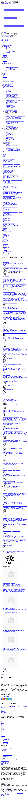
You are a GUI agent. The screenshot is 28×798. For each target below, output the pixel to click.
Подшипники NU (18, 650)
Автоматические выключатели (20, 519)
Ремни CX (21, 331)
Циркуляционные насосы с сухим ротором (13, 412)
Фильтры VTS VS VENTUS (14, 300)
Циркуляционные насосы (9, 410)
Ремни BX (15, 331)
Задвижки (5, 482)
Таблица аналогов (13, 303)
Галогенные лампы (18, 493)
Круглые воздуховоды (17, 349)
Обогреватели (6, 462)
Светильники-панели (8, 508)
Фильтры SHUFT (16, 299)
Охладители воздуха (8, 389)
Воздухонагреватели (8, 400)
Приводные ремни (7, 329)
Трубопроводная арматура (9, 481)
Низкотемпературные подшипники (11, 589)
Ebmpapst (19, 277)
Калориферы (16, 400)
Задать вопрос (4, 720)
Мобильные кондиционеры (16, 377)
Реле (17, 524)
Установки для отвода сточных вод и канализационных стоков (11, 424)
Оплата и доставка (7, 45)
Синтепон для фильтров (8, 325)
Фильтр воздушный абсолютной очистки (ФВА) (15, 297)
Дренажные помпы (7, 369)
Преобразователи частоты (21, 539)
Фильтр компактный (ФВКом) (10, 296)
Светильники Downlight (15, 507)
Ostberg (8, 279)
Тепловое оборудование (8, 399)
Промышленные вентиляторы (10, 277)
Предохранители (7, 524)
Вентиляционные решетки (15, 364)
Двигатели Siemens (17, 551)
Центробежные (13, 280)
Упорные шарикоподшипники (17, 591)
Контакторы (10, 521)
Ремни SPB (13, 333)
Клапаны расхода (7, 349)
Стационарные (13, 464)
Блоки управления (7, 520)
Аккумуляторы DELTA (14, 531)
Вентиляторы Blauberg (8, 285)
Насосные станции (18, 431)
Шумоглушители (7, 354)
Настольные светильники (9, 506)
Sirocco (13, 287)
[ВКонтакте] (1, 699)
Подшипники (6, 220)
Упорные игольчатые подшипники (14, 631)
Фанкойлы (5, 395)
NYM (4, 514)
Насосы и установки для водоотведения (12, 417)
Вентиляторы (6, 276)
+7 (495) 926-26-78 (5, 37)
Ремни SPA (7, 333)
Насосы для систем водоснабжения (11, 440)
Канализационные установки (10, 418)
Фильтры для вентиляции (9, 292)
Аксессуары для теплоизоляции (10, 475)
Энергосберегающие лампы (9, 496)
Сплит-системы (14, 381)
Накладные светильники (21, 504)
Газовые (5, 470)
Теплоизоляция (6, 474)
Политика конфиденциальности (8, 780)
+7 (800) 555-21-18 (5, 39)
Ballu (11, 279)
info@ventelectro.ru (5, 764)
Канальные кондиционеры (9, 376)
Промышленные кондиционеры (10, 393)
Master (24, 282)
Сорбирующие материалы (15, 316)
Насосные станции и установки (10, 428)
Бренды (5, 56)
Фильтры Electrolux (7, 299)
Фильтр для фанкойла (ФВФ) (19, 295)
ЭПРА (17, 541)
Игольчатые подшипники (9, 629)
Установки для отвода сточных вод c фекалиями (14, 421)
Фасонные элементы (20, 351)
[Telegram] (11, 699)
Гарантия (5, 57)
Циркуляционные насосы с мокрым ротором (13, 411)
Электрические (16, 470)
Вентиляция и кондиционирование (11, 166)
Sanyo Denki (6, 284)
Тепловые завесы (16, 401)
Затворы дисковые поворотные (15, 482)
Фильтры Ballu (20, 298)
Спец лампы (17, 495)
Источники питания (8, 536)
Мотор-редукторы (7, 545)
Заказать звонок (4, 40)
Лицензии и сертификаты (12, 48)
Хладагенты (22, 369)
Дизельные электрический (9, 463)
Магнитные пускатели (16, 523)
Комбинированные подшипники (10, 668)
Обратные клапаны (7, 483)
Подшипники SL (16, 651)
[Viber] (5, 699)
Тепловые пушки (7, 468)
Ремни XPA (11, 330)
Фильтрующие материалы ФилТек (16, 317)
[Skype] (9, 699)
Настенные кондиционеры (9, 380)
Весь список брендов (5, 696)
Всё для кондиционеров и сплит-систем (12, 368)
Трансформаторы (7, 541)
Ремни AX (10, 331)
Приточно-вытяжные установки (15, 338)
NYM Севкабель (10, 514)
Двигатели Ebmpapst (8, 551)
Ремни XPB (17, 330)
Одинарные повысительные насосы (11, 432)
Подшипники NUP (7, 651)
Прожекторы (6, 507)
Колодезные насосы (15, 441)
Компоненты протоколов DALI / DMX (13, 538)
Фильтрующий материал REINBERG (12, 318)
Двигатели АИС (9, 552)
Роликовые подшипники (9, 608)
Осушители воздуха (8, 385)
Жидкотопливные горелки (9, 457)
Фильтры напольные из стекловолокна (12, 309)
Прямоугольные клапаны (9, 351)
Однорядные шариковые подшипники (12, 584)
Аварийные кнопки (7, 519)
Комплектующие (7, 535)
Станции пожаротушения (9, 447)
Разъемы (13, 524)
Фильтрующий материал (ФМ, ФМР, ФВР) (13, 308)
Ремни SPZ (24, 333)
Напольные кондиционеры (17, 378)
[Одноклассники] (3, 699)
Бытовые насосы (7, 441)
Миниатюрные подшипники (19, 588)
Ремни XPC (23, 330)
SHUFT (14, 279)
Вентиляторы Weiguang (8, 286)
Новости (5, 42)
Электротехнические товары (10, 207)
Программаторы (7, 540)
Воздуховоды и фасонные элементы (11, 348)
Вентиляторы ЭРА (7, 287)
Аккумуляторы (6, 529)
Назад (7, 90)
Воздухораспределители (8, 362)
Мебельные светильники (9, 504)
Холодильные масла (8, 370)
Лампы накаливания (21, 494)
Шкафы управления (19, 453)
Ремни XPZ (6, 330)
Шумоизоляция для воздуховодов (19, 354)
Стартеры (23, 540)
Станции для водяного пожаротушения (12, 448)
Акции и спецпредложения (9, 747)
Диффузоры (6, 364)
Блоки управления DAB (8, 453)
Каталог (2, 79)
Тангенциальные (7, 282)
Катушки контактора (17, 520)
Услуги (5, 55)
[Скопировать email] (12, 36)
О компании (6, 46)
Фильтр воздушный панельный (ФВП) (12, 293)
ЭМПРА (13, 541)
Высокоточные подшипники (10, 586)
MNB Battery (6, 531)
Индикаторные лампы (11, 494)
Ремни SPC (18, 333)
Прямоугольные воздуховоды (14, 350)
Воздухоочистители (7, 358)
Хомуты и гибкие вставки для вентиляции (13, 353)
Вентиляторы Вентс (19, 286)
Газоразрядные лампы (8, 493)
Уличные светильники (18, 508)
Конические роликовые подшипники (12, 609)
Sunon (10, 284)
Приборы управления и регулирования (12, 452)
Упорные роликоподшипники (17, 610)
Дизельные (9, 470)
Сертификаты (12, 51)
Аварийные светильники (9, 502)
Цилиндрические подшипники (10, 648)
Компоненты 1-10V (12, 537)
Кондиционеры (6, 375)
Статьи (5, 58)
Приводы (14, 344)
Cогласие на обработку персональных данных (15, 791)
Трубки (23, 475)
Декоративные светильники (16, 503)
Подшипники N (7, 649)
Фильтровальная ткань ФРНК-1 (14, 312)
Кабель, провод (6, 512)
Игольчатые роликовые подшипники (11, 630)
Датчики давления (7, 344)
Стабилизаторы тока (16, 540)
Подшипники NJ (10, 650)
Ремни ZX (5, 331)
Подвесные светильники (21, 506)
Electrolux (19, 279)
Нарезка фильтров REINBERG (16, 314)
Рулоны (20, 475)
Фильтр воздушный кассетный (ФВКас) (14, 294)
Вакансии (8, 47)
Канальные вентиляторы (17, 282)
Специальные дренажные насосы (16, 420)
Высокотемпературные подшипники (11, 585)
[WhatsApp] (7, 699)
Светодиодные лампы (8, 495)
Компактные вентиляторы (16, 281)
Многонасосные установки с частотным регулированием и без (12, 430)
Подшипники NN (15, 649)
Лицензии (11, 50)
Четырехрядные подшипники (10, 612)
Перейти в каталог (5, 788)
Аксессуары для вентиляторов (19, 284)
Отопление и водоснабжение (10, 189)
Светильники (6, 501)
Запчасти (5, 338)
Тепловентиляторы (7, 401)
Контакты (5, 53)
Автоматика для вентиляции (10, 342)
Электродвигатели (7, 549)
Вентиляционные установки (10, 337)
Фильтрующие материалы (9, 307)
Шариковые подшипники (9, 583)
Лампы (5, 492)
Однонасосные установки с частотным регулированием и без (15, 433)
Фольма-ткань (6, 476)
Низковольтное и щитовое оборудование (12, 518)
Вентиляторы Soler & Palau (20, 285)
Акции (4, 44)
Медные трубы (15, 369)
